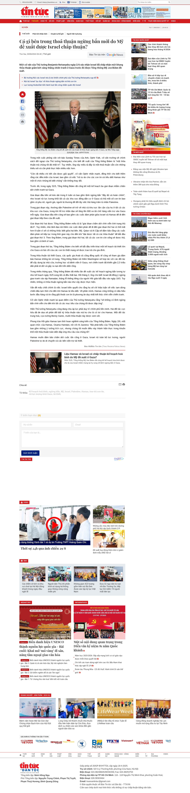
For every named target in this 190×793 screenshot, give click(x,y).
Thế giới (26, 34)
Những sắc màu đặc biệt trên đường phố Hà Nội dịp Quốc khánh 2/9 (108, 527)
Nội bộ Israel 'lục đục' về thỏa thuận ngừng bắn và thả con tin (50, 81)
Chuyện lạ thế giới (57, 34)
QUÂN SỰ (106, 21)
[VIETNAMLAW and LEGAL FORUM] (48, 743)
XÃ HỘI (51, 21)
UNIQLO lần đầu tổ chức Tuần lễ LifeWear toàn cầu (111, 722)
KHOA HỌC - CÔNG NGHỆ (121, 21)
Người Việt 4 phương (74, 34)
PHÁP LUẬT (60, 21)
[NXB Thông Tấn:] (75, 744)
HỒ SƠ (98, 21)
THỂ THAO (90, 21)
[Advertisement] (72, 406)
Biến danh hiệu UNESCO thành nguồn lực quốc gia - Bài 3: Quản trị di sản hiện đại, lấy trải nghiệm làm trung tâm (45, 663)
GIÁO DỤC (79, 21)
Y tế (144, 21)
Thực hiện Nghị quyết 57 (158, 21)
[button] (122, 574)
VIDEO (173, 21)
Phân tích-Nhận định (39, 34)
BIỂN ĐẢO (136, 21)
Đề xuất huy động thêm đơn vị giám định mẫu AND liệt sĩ (108, 551)
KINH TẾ (44, 21)
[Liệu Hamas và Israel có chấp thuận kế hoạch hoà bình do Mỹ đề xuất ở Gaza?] (46, 362)
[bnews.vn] (90, 744)
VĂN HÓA (70, 21)
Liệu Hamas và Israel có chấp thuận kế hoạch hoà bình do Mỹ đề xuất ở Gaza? (93, 355)
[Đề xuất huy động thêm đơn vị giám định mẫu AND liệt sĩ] (109, 539)
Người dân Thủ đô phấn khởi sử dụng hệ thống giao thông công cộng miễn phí (59, 588)
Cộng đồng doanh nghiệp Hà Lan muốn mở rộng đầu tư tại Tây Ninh (152, 722)
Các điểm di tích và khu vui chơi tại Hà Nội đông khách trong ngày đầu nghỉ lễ (33, 588)
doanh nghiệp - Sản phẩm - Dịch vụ (35, 695)
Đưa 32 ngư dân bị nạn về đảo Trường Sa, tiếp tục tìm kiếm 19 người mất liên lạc (110, 588)
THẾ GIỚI (35, 21)
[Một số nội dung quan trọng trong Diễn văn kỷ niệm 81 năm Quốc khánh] (99, 622)
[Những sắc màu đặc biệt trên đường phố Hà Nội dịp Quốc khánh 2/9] (109, 514)
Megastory (23, 642)
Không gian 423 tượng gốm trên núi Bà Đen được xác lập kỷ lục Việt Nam (85, 588)
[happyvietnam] (60, 741)
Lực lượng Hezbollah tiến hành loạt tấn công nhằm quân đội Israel (52, 85)
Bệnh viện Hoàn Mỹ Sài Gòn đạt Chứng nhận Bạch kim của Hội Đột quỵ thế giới (35, 723)
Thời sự (26, 21)
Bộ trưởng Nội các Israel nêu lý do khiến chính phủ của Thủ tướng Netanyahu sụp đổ (60, 78)
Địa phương (154, 755)
